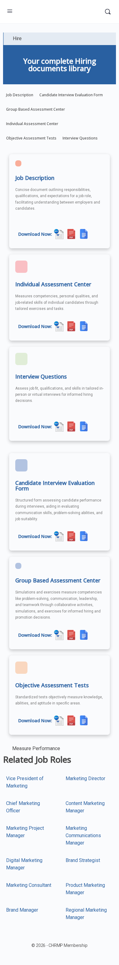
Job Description (19, 94)
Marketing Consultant (28, 885)
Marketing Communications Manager (83, 835)
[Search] (107, 11)
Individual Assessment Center (32, 123)
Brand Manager (22, 910)
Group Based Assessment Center (35, 109)
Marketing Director (85, 778)
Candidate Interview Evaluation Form (71, 94)
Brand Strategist (83, 860)
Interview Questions (80, 138)
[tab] (59, 38)
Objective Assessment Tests (31, 138)
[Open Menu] (9, 11)
